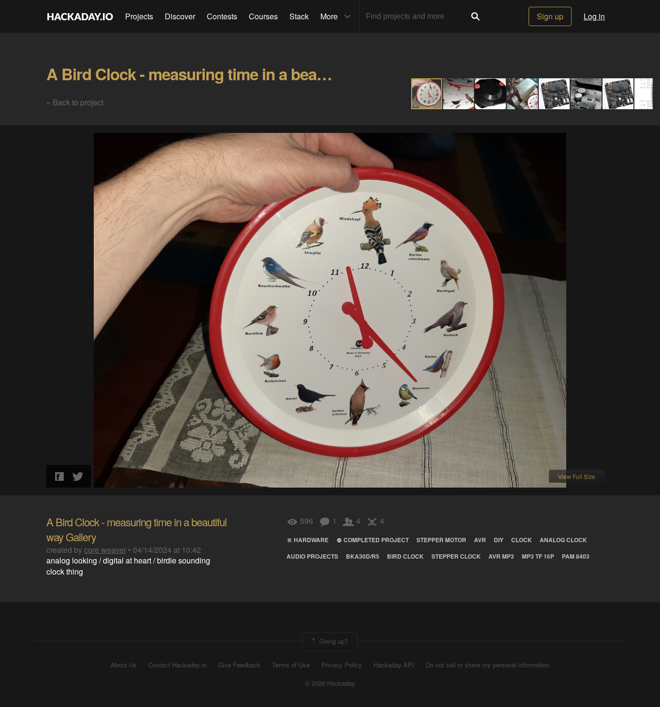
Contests (222, 16)
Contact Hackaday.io (177, 665)
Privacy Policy (341, 665)
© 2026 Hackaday (330, 683)
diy (498, 539)
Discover (180, 16)
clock (521, 539)
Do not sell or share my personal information (487, 665)
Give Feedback (239, 665)
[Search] (475, 16)
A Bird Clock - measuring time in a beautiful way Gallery (242, 73)
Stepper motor (441, 539)
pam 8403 (575, 556)
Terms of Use (291, 665)
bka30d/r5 (362, 556)
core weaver (105, 549)
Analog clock (563, 539)
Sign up (550, 16)
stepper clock (456, 556)
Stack (299, 16)
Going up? (332, 641)
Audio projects (312, 556)
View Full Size (576, 476)
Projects (139, 16)
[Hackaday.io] (80, 16)
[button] (459, 93)
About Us (124, 665)
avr (480, 539)
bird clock (405, 556)
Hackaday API (393, 665)
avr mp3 (501, 556)
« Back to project (74, 102)
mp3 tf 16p (538, 556)
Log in (594, 16)
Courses (263, 16)
